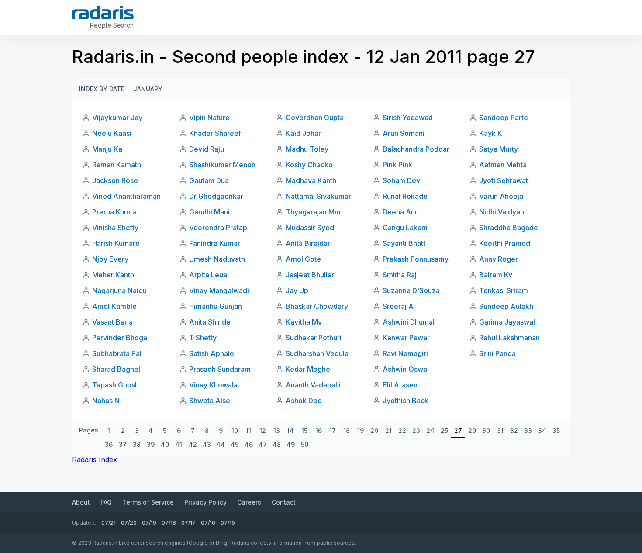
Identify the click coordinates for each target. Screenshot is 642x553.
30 (486, 430)
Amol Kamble (114, 306)
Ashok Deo (304, 400)
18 (346, 430)
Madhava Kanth (311, 180)
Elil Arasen (400, 384)
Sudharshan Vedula (317, 353)
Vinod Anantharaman (126, 196)
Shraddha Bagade (508, 227)
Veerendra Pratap (218, 227)
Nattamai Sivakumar (318, 196)
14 (290, 430)
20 (374, 430)
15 (304, 430)
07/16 (208, 522)
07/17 (188, 522)
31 (500, 430)
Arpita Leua (208, 274)
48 (277, 444)
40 (165, 444)
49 (290, 444)
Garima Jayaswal (507, 322)
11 (248, 430)
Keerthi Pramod (504, 243)
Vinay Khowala (213, 384)
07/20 (129, 522)
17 (332, 430)
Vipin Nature (209, 117)
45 (234, 444)
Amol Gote (303, 259)
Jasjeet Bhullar (310, 274)
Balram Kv (495, 274)
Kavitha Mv (304, 322)
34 (542, 430)
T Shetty (203, 337)
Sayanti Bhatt (404, 243)
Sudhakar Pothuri (314, 337)
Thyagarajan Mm (313, 211)
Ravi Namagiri (405, 353)
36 (109, 444)
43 (207, 444)
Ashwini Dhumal (409, 322)
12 (262, 430)
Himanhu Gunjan (215, 306)
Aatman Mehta (503, 164)
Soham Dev (401, 180)
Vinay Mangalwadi (219, 290)
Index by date (101, 89)
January (147, 89)
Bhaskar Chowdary (317, 306)
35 (556, 430)
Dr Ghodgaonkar (216, 196)
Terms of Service (148, 502)
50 (304, 444)
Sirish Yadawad (408, 117)
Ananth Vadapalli (313, 384)
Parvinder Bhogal (120, 337)
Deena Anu (401, 211)
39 (151, 444)
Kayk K (490, 133)
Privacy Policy (205, 502)
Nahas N (106, 400)
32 (514, 430)
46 (249, 444)
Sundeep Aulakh (506, 306)
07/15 (228, 522)
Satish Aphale (211, 353)
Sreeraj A (398, 306)
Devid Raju (206, 149)
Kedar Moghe (308, 369)
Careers (249, 502)
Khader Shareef (215, 133)
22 (402, 430)
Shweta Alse (209, 400)
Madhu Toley (307, 149)
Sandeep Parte (503, 117)
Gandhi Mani (209, 211)
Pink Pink (397, 164)
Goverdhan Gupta (315, 117)
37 (123, 444)
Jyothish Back (405, 400)
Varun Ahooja (501, 196)
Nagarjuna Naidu (119, 290)
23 (416, 430)
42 (193, 444)
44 (220, 444)
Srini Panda (497, 353)
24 (430, 430)
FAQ (106, 502)
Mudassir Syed (310, 227)
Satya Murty (498, 149)
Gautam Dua (209, 180)
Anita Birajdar (308, 243)
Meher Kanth (113, 274)
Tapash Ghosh (115, 384)
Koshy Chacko (309, 164)
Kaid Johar (303, 133)
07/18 (169, 522)
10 (234, 430)
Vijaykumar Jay (117, 117)
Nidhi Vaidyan (501, 211)
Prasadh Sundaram (220, 369)
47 (263, 444)
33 (528, 430)
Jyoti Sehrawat (503, 180)
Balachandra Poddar (416, 149)
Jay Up (297, 290)
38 (137, 444)
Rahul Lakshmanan (509, 337)
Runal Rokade (405, 196)
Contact (284, 502)
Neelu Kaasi (111, 133)
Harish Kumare (116, 243)
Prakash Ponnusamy (416, 259)
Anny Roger (498, 259)
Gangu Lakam (405, 227)
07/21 (108, 522)
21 (388, 430)
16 (318, 430)
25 (444, 430)
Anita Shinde (210, 322)
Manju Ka (107, 149)
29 (472, 430)
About (81, 502)
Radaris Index (94, 459)
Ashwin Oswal (406, 369)
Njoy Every (110, 259)
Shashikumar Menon (222, 164)
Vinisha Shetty (115, 227)
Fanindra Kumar (214, 243)
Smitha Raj (400, 274)
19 (360, 430)
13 (276, 430)
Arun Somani (404, 133)
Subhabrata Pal (117, 353)
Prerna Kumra (114, 211)
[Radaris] (103, 12)
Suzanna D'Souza (411, 290)
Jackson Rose (115, 180)
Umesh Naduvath (217, 259)
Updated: (84, 522)
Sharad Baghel (116, 369)
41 (178, 444)
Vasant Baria (112, 322)
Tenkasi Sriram (503, 290)
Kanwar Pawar (406, 337)
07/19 (149, 522)
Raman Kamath (116, 164)
